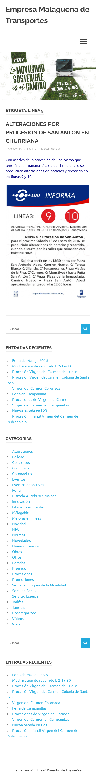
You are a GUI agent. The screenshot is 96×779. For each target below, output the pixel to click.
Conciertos (21, 462)
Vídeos (18, 618)
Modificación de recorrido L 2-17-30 (41, 365)
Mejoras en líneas (26, 518)
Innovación (21, 501)
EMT (30, 149)
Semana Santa (24, 590)
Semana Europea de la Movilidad (39, 585)
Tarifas (17, 601)
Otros (16, 557)
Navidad (19, 523)
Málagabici (21, 512)
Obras (17, 551)
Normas (18, 534)
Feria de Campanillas (29, 393)
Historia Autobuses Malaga (34, 495)
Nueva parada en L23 (29, 410)
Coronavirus (22, 473)
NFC (15, 529)
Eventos (18, 479)
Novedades (21, 540)
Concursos (20, 467)
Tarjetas (18, 607)
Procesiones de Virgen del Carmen (40, 399)
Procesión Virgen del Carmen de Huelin (44, 371)
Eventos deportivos (28, 484)
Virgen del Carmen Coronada (36, 388)
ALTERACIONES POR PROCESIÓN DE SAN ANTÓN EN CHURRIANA (47, 132)
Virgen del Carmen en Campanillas (40, 405)
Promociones (23, 579)
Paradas (18, 562)
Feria (16, 490)
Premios (19, 568)
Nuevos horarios (25, 545)
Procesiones (22, 573)
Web (16, 624)
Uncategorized (24, 612)
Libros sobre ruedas (28, 506)
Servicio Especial (25, 596)
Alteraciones (22, 451)
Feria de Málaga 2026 (30, 360)
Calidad (18, 456)
